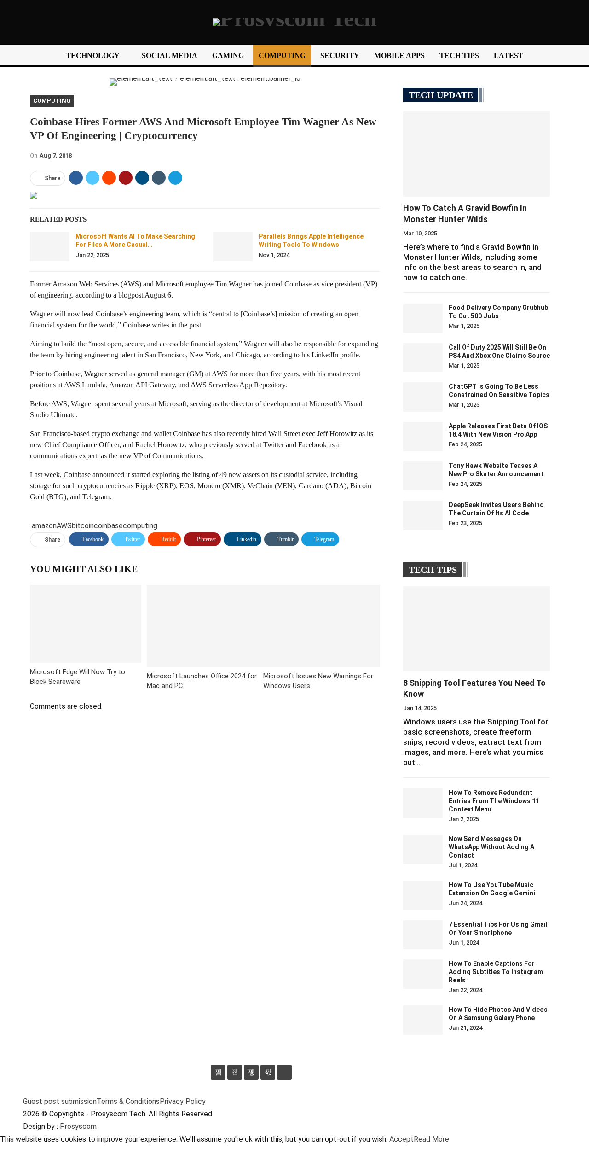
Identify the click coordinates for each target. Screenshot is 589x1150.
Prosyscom (78, 1126)
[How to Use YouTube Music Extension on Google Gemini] (423, 895)
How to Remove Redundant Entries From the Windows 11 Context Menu (494, 801)
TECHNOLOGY (93, 55)
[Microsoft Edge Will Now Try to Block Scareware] (85, 624)
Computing (52, 100)
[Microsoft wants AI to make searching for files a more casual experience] (49, 247)
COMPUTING (282, 55)
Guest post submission (60, 1101)
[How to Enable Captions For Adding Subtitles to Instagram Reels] (423, 974)
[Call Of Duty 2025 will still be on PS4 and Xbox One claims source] (423, 358)
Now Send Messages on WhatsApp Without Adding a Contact (491, 847)
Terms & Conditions (128, 1101)
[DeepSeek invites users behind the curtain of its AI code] (423, 515)
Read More (431, 1139)
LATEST (508, 55)
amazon (44, 525)
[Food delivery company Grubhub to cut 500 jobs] (423, 318)
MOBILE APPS (399, 55)
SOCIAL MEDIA (169, 55)
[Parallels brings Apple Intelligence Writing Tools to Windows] (233, 247)
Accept (401, 1139)
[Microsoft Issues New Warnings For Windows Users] (321, 625)
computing (140, 525)
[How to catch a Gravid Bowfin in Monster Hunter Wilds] (476, 154)
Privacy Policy (183, 1101)
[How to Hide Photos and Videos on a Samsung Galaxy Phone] (423, 1020)
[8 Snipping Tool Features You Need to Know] (476, 628)
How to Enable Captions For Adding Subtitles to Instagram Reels (496, 972)
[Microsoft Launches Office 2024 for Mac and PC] (205, 625)
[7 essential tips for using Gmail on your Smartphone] (423, 935)
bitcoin (83, 525)
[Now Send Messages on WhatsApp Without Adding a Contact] (423, 849)
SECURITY (339, 55)
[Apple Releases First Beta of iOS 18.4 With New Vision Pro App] (423, 436)
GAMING (228, 55)
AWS (64, 525)
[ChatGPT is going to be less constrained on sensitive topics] (423, 397)
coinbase (108, 525)
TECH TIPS (459, 55)
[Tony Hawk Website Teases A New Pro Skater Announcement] (423, 476)
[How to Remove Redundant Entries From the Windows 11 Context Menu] (423, 803)
